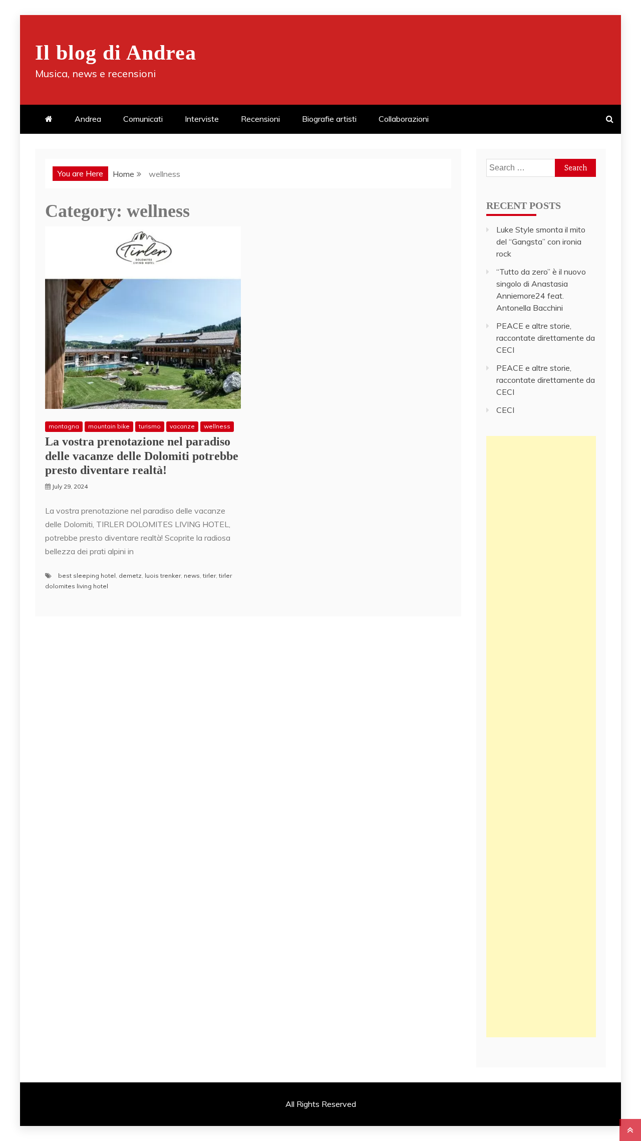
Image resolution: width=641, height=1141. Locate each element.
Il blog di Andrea (115, 52)
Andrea (88, 119)
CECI (505, 410)
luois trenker (163, 575)
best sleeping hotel (87, 575)
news (192, 575)
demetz (130, 575)
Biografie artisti (329, 119)
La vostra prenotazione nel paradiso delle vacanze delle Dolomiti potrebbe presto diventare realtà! (141, 456)
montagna (64, 426)
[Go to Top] (630, 1130)
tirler (209, 575)
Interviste (202, 119)
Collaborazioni (404, 119)
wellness (217, 426)
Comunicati (143, 119)
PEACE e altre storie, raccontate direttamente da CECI (545, 338)
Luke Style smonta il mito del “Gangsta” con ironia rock (540, 241)
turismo (150, 426)
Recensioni (260, 119)
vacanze (182, 426)
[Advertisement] (541, 586)
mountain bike (109, 426)
